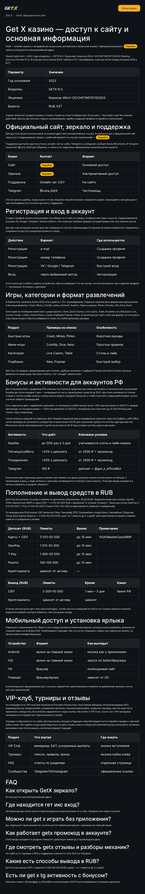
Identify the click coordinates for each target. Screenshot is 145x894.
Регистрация (129, 8)
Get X (9, 15)
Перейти (130, 46)
